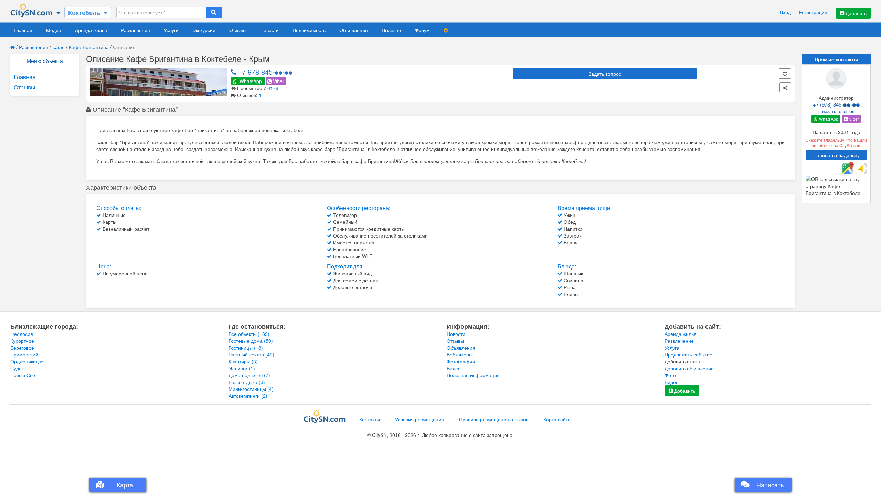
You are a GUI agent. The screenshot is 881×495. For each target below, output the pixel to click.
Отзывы (237, 29)
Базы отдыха (247, 381)
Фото (670, 375)
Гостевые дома (251, 340)
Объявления (353, 29)
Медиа (53, 29)
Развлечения (135, 29)
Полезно (391, 29)
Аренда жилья (91, 29)
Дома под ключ (249, 375)
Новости (269, 29)
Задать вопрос (604, 73)
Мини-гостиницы (251, 388)
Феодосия (21, 333)
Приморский (24, 354)
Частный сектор (251, 354)
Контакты (369, 419)
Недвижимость (309, 29)
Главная (23, 29)
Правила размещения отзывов (493, 419)
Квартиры (243, 361)
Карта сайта (557, 419)
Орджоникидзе (26, 361)
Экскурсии (203, 29)
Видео (454, 368)
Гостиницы (246, 347)
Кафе (58, 47)
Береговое (22, 347)
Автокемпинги (248, 395)
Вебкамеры (460, 354)
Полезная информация (473, 375)
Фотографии (461, 361)
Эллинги (242, 368)
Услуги (171, 29)
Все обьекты (249, 333)
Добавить (855, 13)
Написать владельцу (836, 155)
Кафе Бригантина (89, 47)
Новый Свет (23, 375)
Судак (17, 368)
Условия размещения (419, 419)
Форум (422, 29)
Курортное (22, 340)
